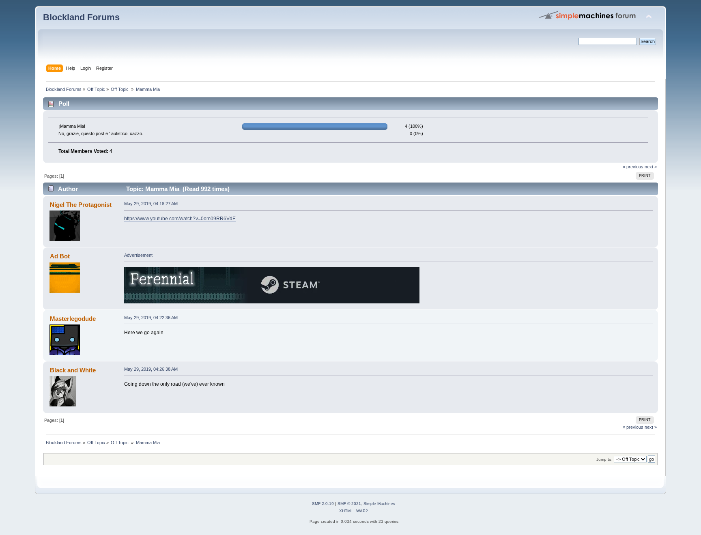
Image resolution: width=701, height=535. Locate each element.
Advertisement (138, 255)
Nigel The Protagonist (81, 204)
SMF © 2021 (349, 503)
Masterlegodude (73, 318)
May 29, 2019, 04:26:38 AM (151, 369)
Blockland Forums (81, 17)
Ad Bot (60, 256)
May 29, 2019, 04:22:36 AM (151, 317)
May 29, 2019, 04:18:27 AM (151, 203)
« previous (633, 166)
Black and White (73, 370)
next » (651, 166)
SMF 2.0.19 (323, 503)
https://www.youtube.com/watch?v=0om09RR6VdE (180, 218)
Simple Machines (379, 503)
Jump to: (604, 459)
